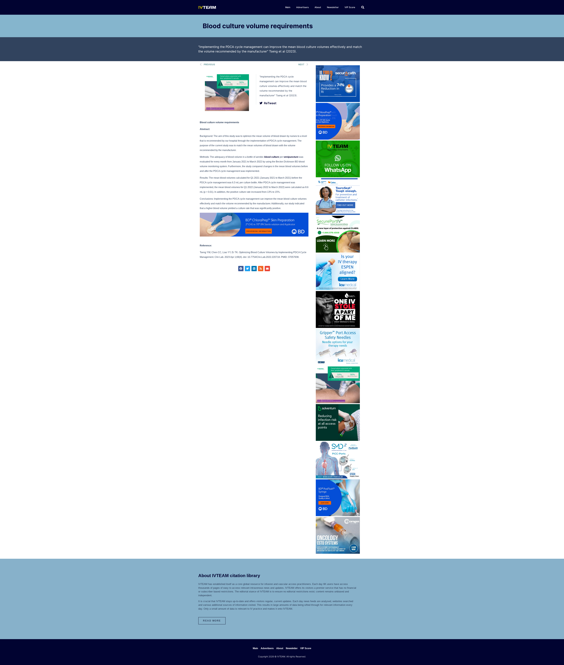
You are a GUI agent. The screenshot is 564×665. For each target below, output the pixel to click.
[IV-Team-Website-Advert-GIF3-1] (227, 110)
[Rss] (260, 268)
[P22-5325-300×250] (338, 289)
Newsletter (333, 7)
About (318, 7)
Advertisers (302, 7)
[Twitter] (247, 268)
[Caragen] (338, 552)
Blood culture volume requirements (258, 26)
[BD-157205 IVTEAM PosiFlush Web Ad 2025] (338, 515)
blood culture (271, 157)
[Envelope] (267, 268)
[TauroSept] (338, 214)
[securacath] (338, 101)
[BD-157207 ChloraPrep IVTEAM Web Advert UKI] (254, 235)
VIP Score (350, 7)
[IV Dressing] (338, 439)
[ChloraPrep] (338, 138)
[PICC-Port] (338, 477)
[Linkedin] (254, 268)
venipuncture (291, 157)
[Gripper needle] (338, 364)
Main (287, 7)
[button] (363, 7)
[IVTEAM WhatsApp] (338, 176)
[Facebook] (241, 268)
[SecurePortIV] (338, 251)
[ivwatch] (338, 327)
